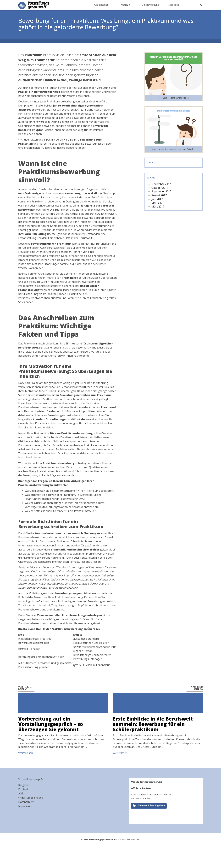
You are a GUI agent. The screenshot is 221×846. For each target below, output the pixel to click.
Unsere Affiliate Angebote (151, 805)
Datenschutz (26, 802)
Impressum (25, 806)
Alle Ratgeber (101, 4)
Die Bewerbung (150, 4)
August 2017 (159, 195)
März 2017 (157, 206)
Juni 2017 (157, 199)
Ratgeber (24, 785)
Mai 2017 (156, 203)
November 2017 (161, 184)
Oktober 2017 (159, 187)
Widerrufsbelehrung (30, 797)
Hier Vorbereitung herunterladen (174, 97)
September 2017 (161, 191)
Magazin (125, 4)
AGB (20, 793)
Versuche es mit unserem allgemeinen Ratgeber (173, 149)
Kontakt (23, 789)
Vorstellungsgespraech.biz (33, 5)
